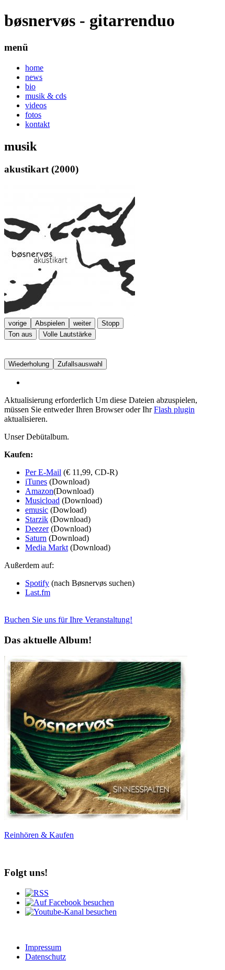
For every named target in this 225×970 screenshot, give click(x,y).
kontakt (37, 124)
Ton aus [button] (20, 334)
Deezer (37, 528)
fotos (33, 114)
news (33, 77)
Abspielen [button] (50, 323)
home (34, 67)
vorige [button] (17, 323)
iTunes (36, 481)
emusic (36, 509)
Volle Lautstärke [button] (67, 334)
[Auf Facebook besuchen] (69, 902)
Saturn (36, 538)
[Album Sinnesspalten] (95, 817)
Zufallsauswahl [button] (80, 364)
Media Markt (46, 547)
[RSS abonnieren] (37, 892)
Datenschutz (45, 956)
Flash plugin (174, 409)
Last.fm (37, 592)
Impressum (43, 947)
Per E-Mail (43, 472)
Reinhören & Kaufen (39, 834)
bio (30, 86)
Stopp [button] (110, 323)
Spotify (37, 583)
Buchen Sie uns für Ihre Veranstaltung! (68, 619)
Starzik (36, 519)
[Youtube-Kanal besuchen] (71, 911)
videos (36, 105)
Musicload (42, 500)
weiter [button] (82, 323)
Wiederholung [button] (28, 364)
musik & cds (45, 95)
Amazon (39, 491)
